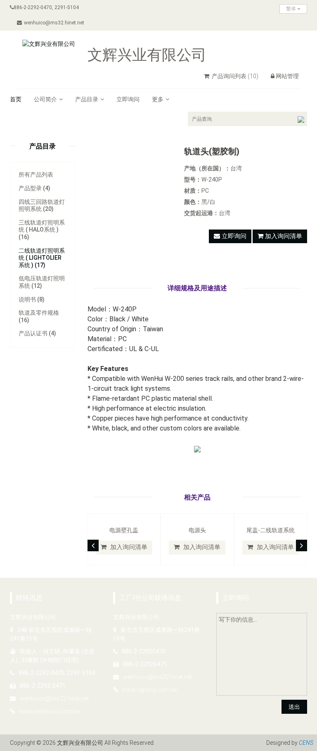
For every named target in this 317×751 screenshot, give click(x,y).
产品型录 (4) (34, 188)
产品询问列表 (234, 76)
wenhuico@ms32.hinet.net (54, 23)
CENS (306, 742)
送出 (294, 706)
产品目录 (86, 99)
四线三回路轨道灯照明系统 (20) (42, 206)
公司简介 (45, 99)
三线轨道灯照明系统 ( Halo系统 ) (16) (42, 229)
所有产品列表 (36, 174)
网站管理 (287, 76)
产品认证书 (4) (37, 333)
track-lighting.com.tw (150, 689)
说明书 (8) (32, 299)
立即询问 (128, 99)
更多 (157, 99)
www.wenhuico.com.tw (49, 711)
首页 (15, 99)
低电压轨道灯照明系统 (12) (42, 282)
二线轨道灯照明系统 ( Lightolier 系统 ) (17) (42, 257)
